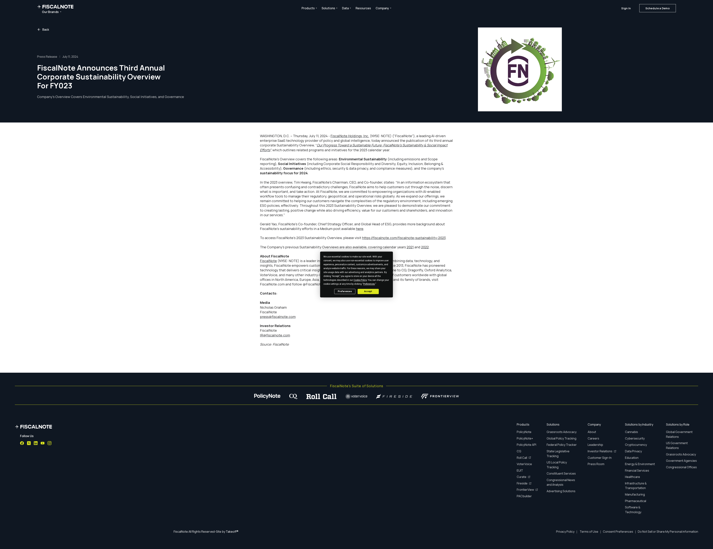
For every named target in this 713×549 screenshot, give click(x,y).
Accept (368, 291)
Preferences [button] (369, 284)
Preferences (345, 291)
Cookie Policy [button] (360, 280)
